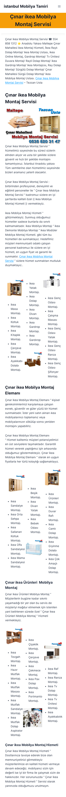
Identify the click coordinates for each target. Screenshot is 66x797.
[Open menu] (59, 6)
